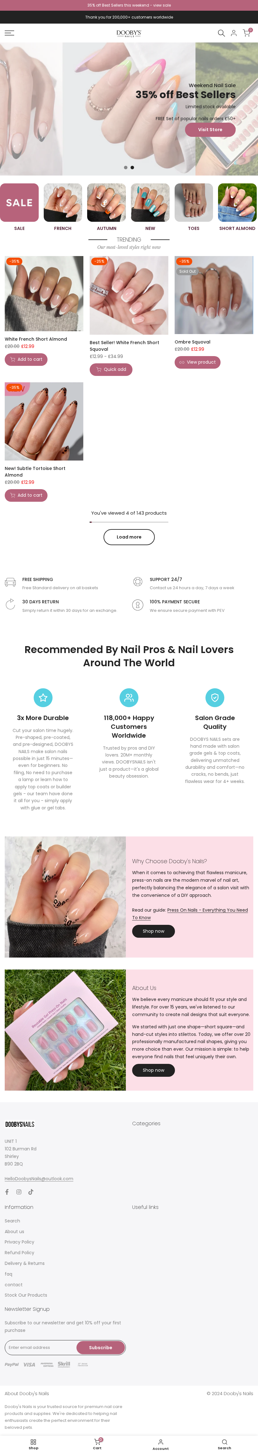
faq (8, 1274)
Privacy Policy (19, 1242)
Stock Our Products (26, 1295)
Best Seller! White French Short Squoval (124, 345)
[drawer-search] (221, 33)
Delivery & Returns (25, 1263)
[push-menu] (9, 33)
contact (14, 1285)
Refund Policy (19, 1252)
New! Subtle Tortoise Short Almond (35, 471)
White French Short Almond (36, 339)
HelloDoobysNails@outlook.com (39, 1179)
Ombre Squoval (192, 342)
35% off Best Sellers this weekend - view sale (129, 5)
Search (12, 1221)
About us (14, 1231)
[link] (129, 109)
